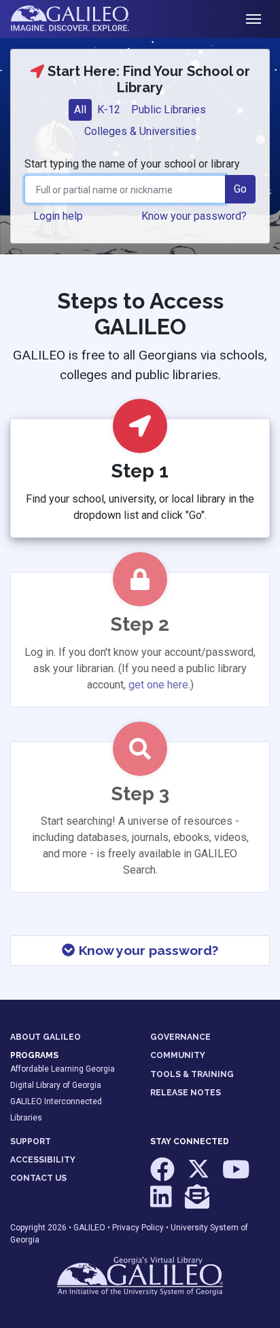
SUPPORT (30, 1141)
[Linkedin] (162, 1202)
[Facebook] (163, 1176)
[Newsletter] (197, 1202)
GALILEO (89, 1227)
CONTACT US (38, 1178)
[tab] (80, 110)
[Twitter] (199, 1176)
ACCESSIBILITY (42, 1160)
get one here (158, 684)
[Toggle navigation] (253, 19)
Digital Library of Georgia (55, 1085)
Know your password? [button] (194, 216)
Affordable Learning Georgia (62, 1069)
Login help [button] (58, 216)
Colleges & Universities (140, 131)
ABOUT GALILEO (45, 1037)
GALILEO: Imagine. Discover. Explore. (80, 19)
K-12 (108, 109)
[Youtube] (236, 1176)
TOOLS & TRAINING (192, 1074)
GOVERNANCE (180, 1037)
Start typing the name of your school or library (132, 163)
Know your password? (146, 950)
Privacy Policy (138, 1227)
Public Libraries (168, 109)
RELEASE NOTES (185, 1092)
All (80, 109)
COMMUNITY (177, 1055)
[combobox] (125, 189)
